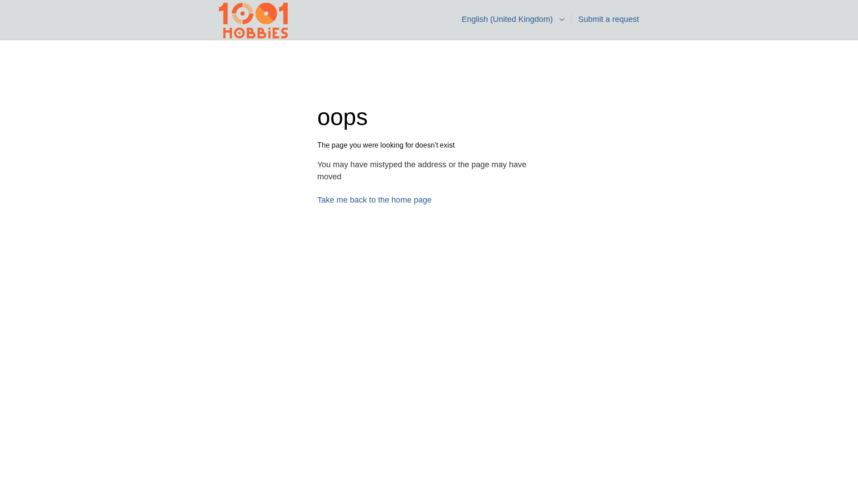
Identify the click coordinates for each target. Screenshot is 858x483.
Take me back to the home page (374, 199)
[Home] (253, 20)
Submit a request (608, 19)
